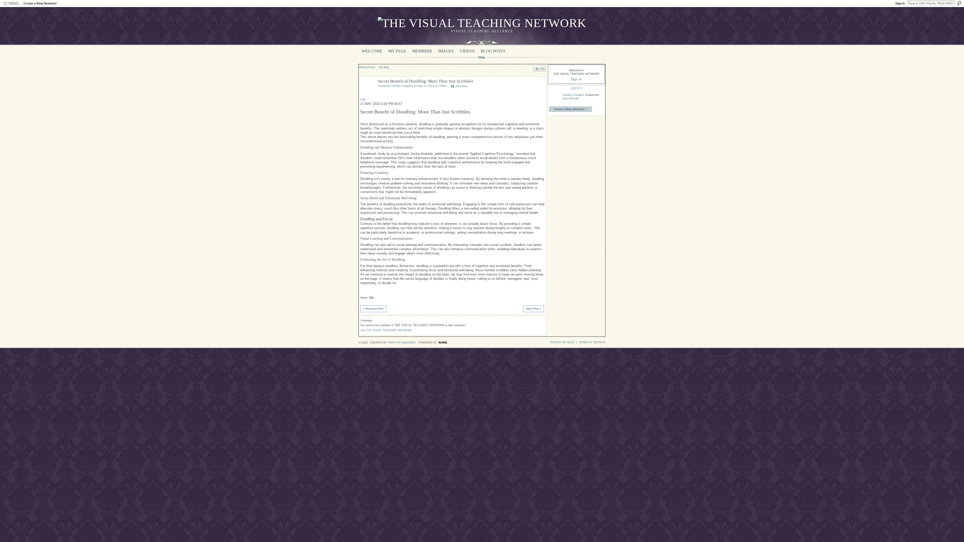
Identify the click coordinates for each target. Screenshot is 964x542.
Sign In (900, 3)
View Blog (461, 86)
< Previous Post (373, 308)
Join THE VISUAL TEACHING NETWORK (386, 330)
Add (542, 68)
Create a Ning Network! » (570, 109)
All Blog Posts (367, 67)
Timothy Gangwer (402, 85)
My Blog (384, 67)
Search (959, 3)
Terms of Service (591, 342)
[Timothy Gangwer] (367, 92)
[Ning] (10, 3)
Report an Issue (562, 342)
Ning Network (570, 98)
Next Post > (533, 308)
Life (363, 99)
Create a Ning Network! (40, 3)
